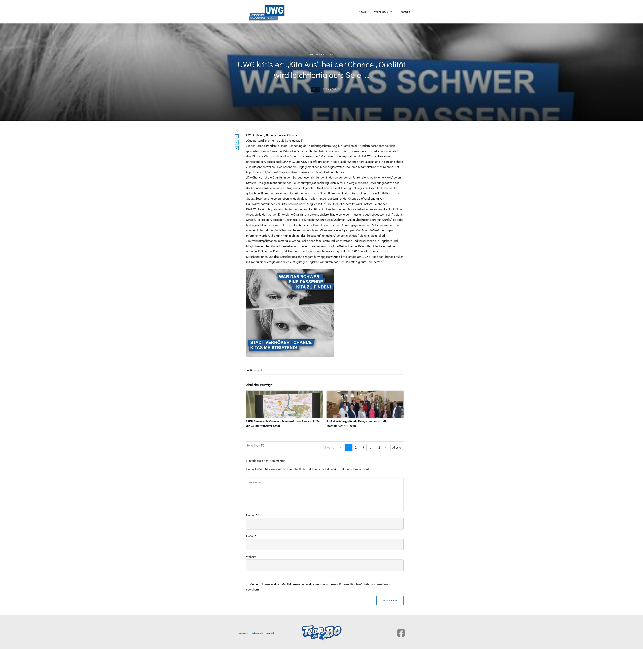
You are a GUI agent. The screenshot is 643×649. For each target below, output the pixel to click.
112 (378, 447)
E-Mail (251, 536)
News (315, 89)
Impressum (243, 633)
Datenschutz (257, 633)
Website (251, 557)
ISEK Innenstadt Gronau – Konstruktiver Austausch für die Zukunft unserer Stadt (284, 411)
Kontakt (270, 633)
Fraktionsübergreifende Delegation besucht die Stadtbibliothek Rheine (365, 411)
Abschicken (390, 600)
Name (252, 515)
